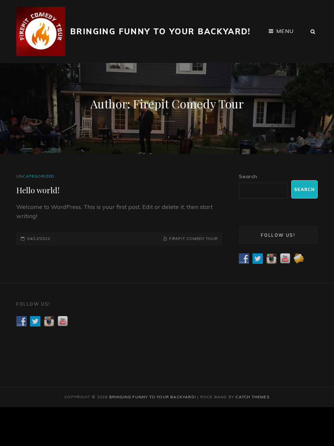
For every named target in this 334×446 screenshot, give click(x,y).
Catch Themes (252, 396)
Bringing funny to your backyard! (160, 31)
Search (248, 176)
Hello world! (38, 190)
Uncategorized (35, 176)
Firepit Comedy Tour (193, 238)
